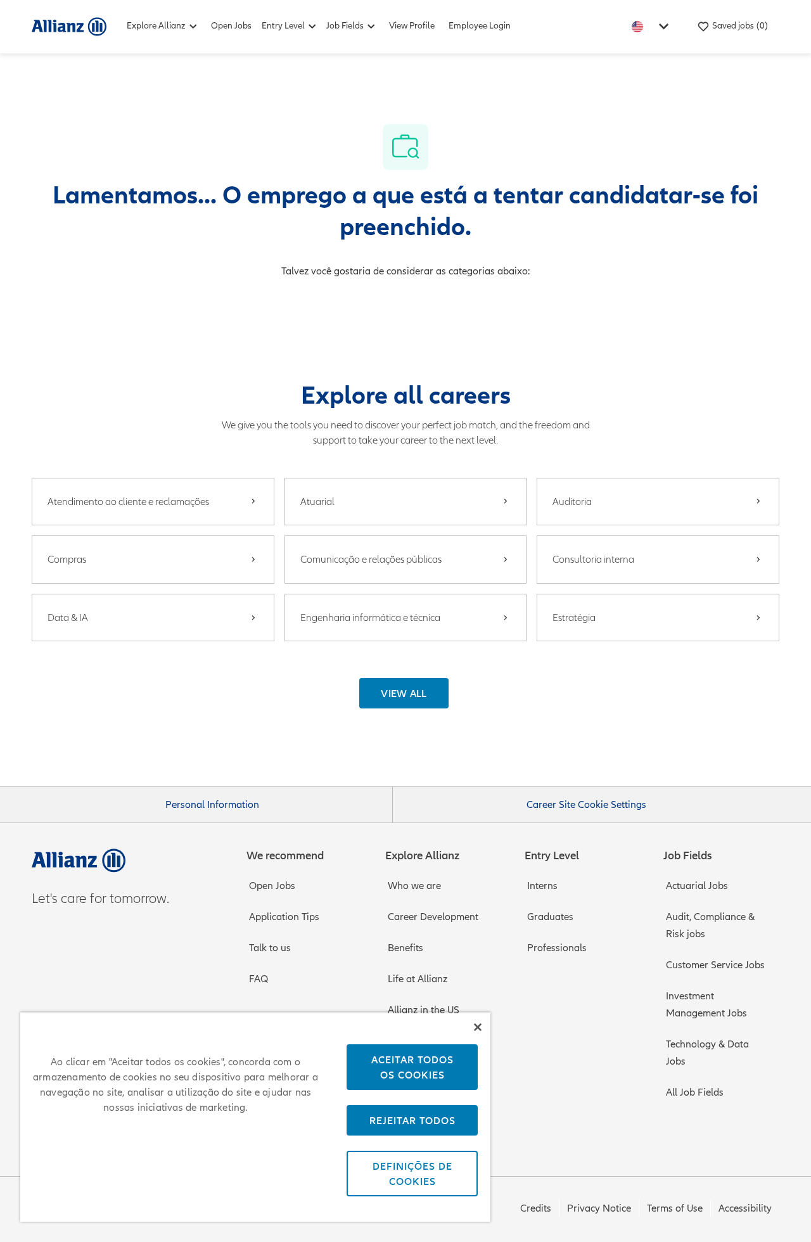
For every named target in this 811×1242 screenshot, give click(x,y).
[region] (255, 1117)
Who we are (414, 886)
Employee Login (480, 25)
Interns (542, 886)
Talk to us (270, 948)
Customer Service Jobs (715, 965)
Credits (535, 1208)
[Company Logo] (69, 26)
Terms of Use (675, 1208)
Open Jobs (231, 25)
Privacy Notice (599, 1208)
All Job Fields (695, 1092)
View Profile (412, 25)
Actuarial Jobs (697, 886)
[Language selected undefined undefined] (652, 26)
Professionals (557, 948)
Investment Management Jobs (706, 1005)
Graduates (550, 917)
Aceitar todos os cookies (412, 1067)
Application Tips (284, 917)
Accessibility (745, 1208)
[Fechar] (478, 1027)
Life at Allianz (417, 979)
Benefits (405, 948)
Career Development (433, 917)
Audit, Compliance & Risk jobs (710, 925)
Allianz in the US (423, 1010)
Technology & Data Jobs (707, 1053)
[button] (404, 693)
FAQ (258, 979)
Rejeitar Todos (412, 1120)
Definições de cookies (412, 1173)
